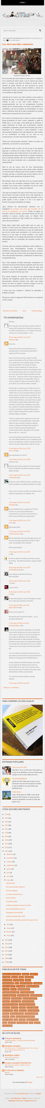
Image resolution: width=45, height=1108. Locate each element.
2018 (7, 840)
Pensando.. (25, 974)
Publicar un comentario (11, 688)
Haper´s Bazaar (7, 1020)
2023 (7, 822)
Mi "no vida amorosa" (9, 995)
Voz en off (12, 451)
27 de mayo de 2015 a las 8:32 (19, 683)
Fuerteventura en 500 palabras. (25, 1017)
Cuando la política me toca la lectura (18, 905)
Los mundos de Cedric (27, 992)
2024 (7, 818)
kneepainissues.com (30, 1101)
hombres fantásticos (23, 989)
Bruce (16, 983)
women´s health (7, 1026)
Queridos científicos (23, 995)
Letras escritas (11, 898)
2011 (7, 951)
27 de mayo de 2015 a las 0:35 (19, 605)
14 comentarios (14, 40)
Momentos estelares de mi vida (12, 974)
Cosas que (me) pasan (21, 1093)
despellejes (6, 989)
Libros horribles (7, 1011)
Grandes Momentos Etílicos (11, 992)
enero (9, 935)
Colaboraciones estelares (10, 1004)
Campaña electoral (36, 995)
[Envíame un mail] (23, 22)
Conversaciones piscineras (27, 1004)
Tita (10, 583)
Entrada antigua (37, 311)
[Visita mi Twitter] (10, 22)
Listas (16, 1011)
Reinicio (7, 1072)
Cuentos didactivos (32, 1008)
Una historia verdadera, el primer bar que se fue (22, 920)
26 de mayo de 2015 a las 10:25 (19, 568)
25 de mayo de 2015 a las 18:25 (19, 531)
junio (8, 876)
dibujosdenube (14, 608)
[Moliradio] (29, 22)
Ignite (15, 1020)
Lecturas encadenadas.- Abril (15, 916)
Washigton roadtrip (32, 1020)
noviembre (10, 858)
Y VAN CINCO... (17, 792)
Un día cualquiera (12, 891)
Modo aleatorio (7, 980)
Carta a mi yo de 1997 (19, 767)
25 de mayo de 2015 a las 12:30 (19, 448)
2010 (7, 955)
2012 (7, 947)
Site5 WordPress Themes (19, 1098)
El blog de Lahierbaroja (13, 1038)
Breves (12, 1017)
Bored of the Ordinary (12, 1057)
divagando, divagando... (13, 1046)
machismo (6, 1017)
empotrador (11, 1023)
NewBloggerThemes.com (15, 1101)
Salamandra (13, 477)
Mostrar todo (39, 1077)
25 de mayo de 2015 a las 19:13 (19, 552)
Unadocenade (38, 983)
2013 (7, 944)
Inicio (24, 311)
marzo (9, 928)
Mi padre (13, 989)
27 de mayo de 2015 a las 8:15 (19, 623)
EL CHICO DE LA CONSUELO (14, 1070)
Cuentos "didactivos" (9, 986)
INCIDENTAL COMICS (12, 1055)
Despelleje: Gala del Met (14, 913)
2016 (7, 847)
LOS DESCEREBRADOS (19, 779)
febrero (9, 932)
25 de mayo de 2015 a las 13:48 (19, 459)
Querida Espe (10, 883)
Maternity (14, 977)
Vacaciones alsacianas (16, 1013)
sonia (11, 523)
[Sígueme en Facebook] (16, 22)
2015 (7, 851)
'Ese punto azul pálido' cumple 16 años (17, 1065)
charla (5, 1023)
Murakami (22, 1020)
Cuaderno (22, 1008)
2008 (7, 962)
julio (8, 873)
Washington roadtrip (33, 986)
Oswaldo (12, 505)
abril (8, 924)
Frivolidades (6, 977)
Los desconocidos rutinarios (17, 44)
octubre (9, 862)
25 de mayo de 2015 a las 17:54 (19, 520)
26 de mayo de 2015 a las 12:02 (19, 581)
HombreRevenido (14, 570)
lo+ (10, 594)
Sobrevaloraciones (33, 1011)
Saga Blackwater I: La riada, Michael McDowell (20, 1040)
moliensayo (6, 1001)
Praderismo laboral (28, 1001)
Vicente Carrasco (14, 534)
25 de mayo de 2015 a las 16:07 (19, 502)
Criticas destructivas (26, 983)
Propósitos (14, 1008)
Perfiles (21, 977)
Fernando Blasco (14, 626)
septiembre (11, 865)
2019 (7, 836)
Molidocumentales (8, 983)
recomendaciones (19, 980)
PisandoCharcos (16, 998)
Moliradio (6, 1013)
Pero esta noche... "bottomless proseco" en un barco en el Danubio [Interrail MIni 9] (21, 1049)
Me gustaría (6, 998)
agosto (9, 869)
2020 (7, 833)
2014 (7, 940)
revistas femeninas (22, 1023)
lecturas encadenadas (31, 1013)
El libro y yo (33, 974)
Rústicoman (6, 1008)
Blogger (29, 1082)
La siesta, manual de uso (14, 894)
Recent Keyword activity (30, 998)
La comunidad (21, 986)
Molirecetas (22, 1011)
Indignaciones (29, 977)
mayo (9, 880)
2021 (7, 829)
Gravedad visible (11, 902)
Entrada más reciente (10, 311)
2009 (7, 958)
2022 (7, 825)
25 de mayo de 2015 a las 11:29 (19, 337)
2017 (6, 844)
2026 (7, 814)
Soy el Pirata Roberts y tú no (15, 909)
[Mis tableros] (35, 22)
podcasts (27, 980)
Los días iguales (16, 1001)
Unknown (12, 340)
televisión (37, 1023)
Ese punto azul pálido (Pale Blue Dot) (18, 1063)
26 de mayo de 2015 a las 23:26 (19, 592)
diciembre (10, 854)
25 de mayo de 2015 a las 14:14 (19, 475)
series (31, 1023)
